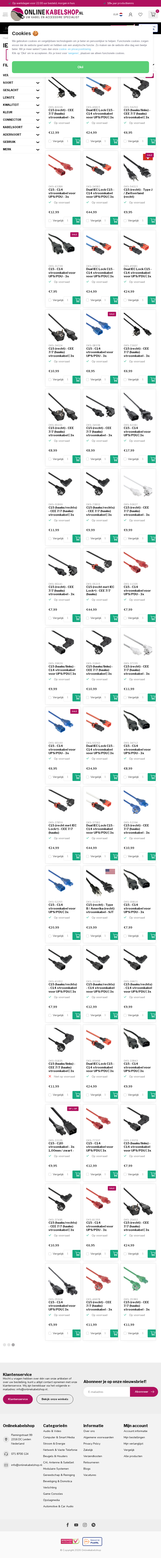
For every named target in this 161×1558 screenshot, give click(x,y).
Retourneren (91, 1462)
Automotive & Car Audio (58, 1506)
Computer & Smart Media (59, 1437)
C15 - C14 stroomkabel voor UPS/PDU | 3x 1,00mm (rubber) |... (62, 908)
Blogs (87, 1469)
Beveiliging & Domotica (57, 1481)
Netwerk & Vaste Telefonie (60, 1450)
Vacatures (89, 1475)
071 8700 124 (19, 1454)
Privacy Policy (91, 1444)
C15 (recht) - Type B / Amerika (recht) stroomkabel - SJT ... (100, 908)
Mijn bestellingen (134, 1437)
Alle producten (133, 1456)
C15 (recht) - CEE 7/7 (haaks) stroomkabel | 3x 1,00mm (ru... (61, 352)
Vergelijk (58, 141)
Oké (80, 67)
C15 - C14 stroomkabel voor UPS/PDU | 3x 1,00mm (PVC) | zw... (137, 431)
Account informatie (135, 1431)
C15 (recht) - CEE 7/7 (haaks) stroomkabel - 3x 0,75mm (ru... (99, 431)
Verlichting (50, 1487)
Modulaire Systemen (56, 1469)
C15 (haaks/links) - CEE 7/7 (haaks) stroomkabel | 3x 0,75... (137, 113)
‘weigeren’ (73, 53)
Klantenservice (18, 1399)
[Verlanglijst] (140, 14)
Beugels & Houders (55, 1456)
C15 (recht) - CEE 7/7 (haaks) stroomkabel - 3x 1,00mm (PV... (61, 113)
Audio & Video (52, 1431)
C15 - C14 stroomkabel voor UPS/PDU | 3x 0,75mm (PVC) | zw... (62, 1305)
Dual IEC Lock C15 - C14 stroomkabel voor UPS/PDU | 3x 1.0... (100, 113)
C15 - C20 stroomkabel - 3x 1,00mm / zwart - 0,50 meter (61, 1147)
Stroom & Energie (54, 1444)
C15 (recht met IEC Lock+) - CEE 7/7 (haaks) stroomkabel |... (100, 590)
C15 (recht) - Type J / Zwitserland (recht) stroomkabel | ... (138, 193)
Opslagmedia (51, 1500)
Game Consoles (53, 1494)
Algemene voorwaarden (98, 1437)
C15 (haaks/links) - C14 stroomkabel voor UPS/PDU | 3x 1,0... (62, 670)
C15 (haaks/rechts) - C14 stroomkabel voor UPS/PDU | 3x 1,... (62, 988)
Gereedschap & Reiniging (59, 1475)
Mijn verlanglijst (133, 1444)
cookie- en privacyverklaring (75, 49)
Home (6, 38)
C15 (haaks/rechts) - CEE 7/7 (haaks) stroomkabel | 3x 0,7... (62, 511)
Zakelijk (88, 1450)
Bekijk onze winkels (55, 1399)
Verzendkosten (92, 1456)
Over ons (89, 1431)
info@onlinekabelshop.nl (32, 1389)
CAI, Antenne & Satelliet (58, 1462)
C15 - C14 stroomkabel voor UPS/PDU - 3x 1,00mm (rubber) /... (62, 193)
